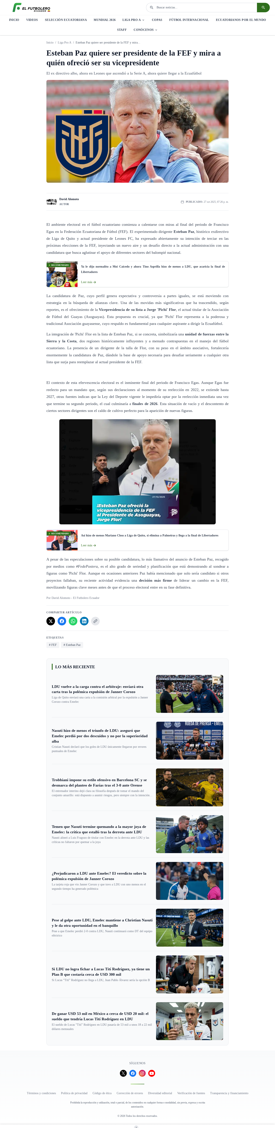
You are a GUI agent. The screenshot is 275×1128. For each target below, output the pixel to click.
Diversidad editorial (160, 1093)
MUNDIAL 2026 (105, 20)
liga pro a (64, 42)
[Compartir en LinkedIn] (84, 621)
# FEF (53, 645)
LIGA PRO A (131, 20)
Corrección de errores (130, 1093)
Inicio (49, 42)
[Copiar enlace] (95, 621)
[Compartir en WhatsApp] (73, 621)
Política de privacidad (74, 1093)
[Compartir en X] (50, 621)
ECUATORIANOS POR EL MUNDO (241, 20)
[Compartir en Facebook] (62, 621)
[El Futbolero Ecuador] (31, 7)
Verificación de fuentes (191, 1093)
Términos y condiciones (41, 1093)
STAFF (122, 29)
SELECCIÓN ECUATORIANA (66, 20)
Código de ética (102, 1093)
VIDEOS (32, 20)
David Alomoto (69, 199)
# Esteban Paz (72, 645)
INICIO (14, 20)
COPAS (157, 20)
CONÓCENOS (144, 29)
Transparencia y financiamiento (229, 1093)
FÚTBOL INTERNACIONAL (189, 20)
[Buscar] (263, 7)
